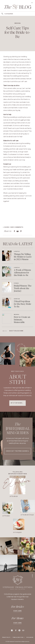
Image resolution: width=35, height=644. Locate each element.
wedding (17, 23)
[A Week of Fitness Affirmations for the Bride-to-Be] (6, 271)
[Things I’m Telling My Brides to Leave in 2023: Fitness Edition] (6, 256)
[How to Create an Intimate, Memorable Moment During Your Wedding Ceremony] (6, 318)
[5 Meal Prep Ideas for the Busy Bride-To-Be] (6, 303)
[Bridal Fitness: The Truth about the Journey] (6, 287)
